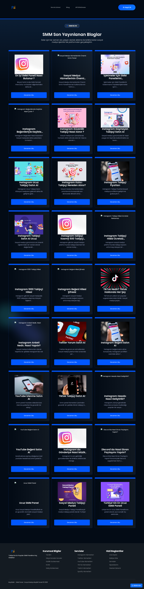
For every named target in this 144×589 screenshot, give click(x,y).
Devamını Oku (29, 95)
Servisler (79, 551)
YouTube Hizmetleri (85, 561)
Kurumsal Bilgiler (52, 551)
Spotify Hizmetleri (84, 571)
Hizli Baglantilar (114, 551)
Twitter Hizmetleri (84, 558)
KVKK (48, 565)
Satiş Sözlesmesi (52, 568)
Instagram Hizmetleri (86, 555)
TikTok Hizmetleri (84, 565)
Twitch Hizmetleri (84, 568)
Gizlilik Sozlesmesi (52, 561)
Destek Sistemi (115, 568)
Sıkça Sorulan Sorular (54, 558)
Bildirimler (137, 585)
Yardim (48, 555)
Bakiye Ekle (113, 558)
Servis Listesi (55, 7)
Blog (68, 7)
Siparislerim (113, 565)
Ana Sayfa (113, 555)
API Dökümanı (80, 7)
